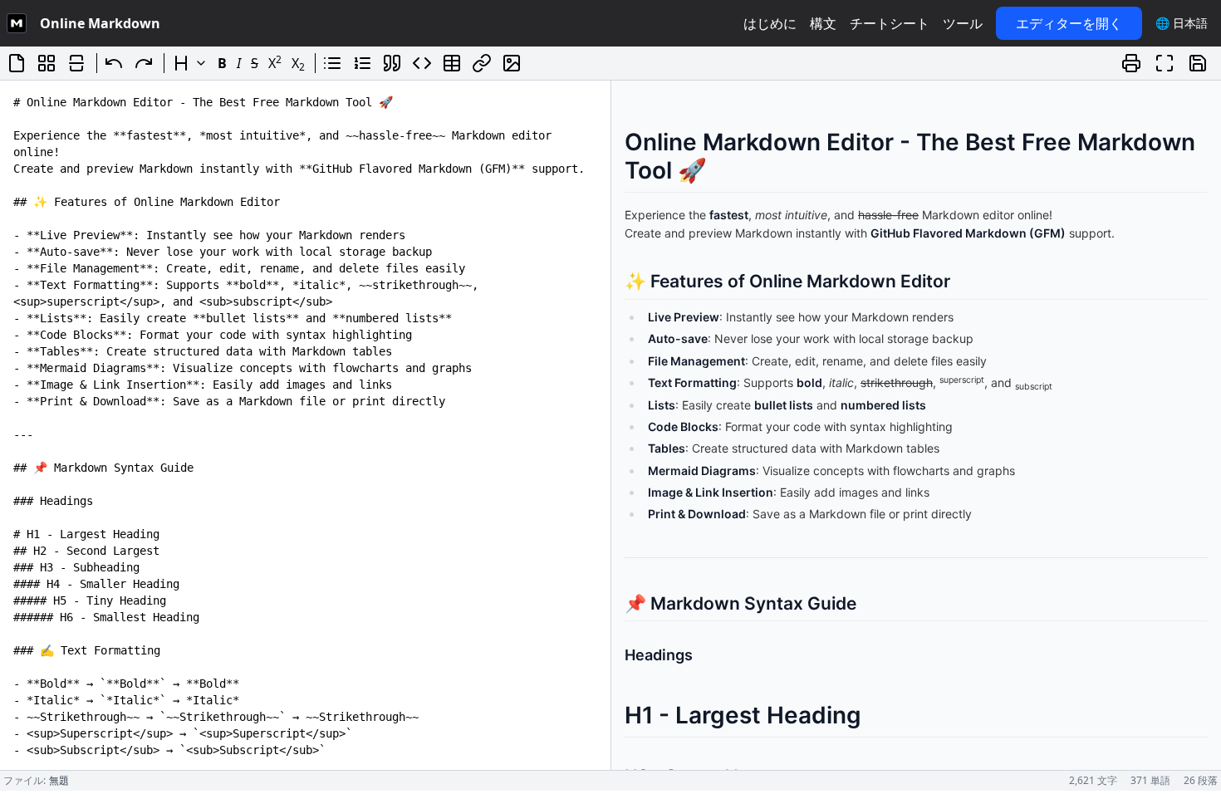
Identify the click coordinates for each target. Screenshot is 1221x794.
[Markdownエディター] (17, 23)
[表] (452, 63)
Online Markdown (100, 23)
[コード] (422, 63)
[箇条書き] (332, 63)
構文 (823, 23)
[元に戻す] (114, 63)
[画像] (511, 63)
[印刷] (1131, 63)
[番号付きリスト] (362, 63)
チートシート (889, 23)
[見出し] (189, 63)
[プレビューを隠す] (76, 63)
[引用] (392, 63)
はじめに (770, 23)
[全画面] (1164, 63)
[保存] (1197, 63)
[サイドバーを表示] (46, 63)
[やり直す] (143, 63)
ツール (963, 23)
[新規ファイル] (16, 63)
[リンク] (481, 63)
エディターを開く (1069, 23)
